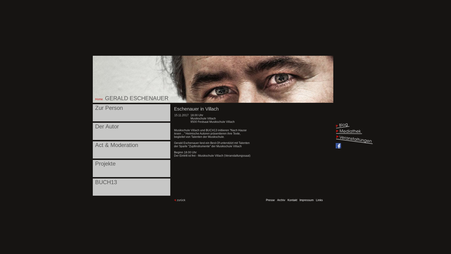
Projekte (105, 163)
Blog (343, 125)
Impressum (306, 200)
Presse (270, 200)
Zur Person (109, 108)
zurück (181, 200)
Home (99, 99)
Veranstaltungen (354, 139)
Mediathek (349, 131)
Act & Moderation (116, 145)
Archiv (281, 200)
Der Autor (107, 126)
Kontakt (292, 200)
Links (319, 200)
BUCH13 (106, 182)
